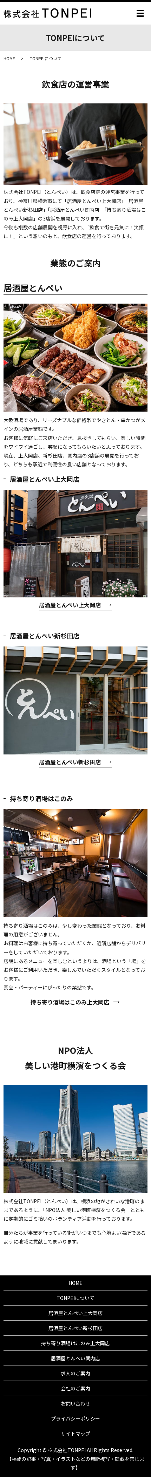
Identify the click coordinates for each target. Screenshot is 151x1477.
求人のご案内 (75, 1373)
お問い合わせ (75, 1403)
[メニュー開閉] (140, 13)
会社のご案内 (75, 1388)
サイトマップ (75, 1433)
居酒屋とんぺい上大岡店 (70, 605)
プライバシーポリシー (75, 1418)
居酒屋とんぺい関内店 (75, 1358)
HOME (9, 58)
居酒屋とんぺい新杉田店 (70, 762)
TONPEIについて (75, 1297)
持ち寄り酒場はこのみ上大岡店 (70, 1002)
